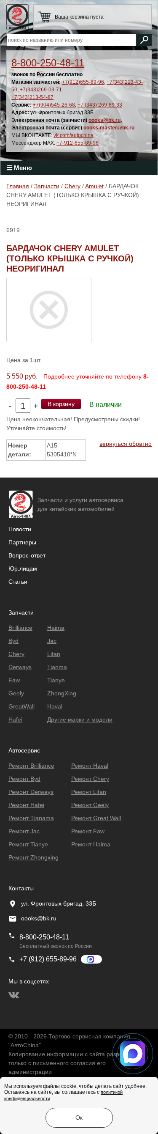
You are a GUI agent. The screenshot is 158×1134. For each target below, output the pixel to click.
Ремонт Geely (90, 805)
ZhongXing (61, 693)
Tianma (57, 667)
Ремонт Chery (90, 778)
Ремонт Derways (31, 791)
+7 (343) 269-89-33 (100, 105)
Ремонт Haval (89, 765)
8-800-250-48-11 (47, 63)
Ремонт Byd (24, 778)
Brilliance (20, 627)
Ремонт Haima (90, 844)
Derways (20, 667)
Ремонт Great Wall (96, 818)
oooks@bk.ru (104, 120)
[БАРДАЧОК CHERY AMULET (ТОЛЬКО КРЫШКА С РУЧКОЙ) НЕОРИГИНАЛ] (48, 309)
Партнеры (22, 542)
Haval (54, 706)
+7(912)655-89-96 (83, 82)
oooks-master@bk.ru (108, 128)
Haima (55, 627)
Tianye (56, 680)
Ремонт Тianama (31, 818)
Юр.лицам (22, 568)
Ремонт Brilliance (31, 765)
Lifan (53, 654)
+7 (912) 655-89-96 (48, 959)
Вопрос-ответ (27, 555)
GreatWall (21, 706)
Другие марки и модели (79, 719)
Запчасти (46, 186)
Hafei (15, 719)
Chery (72, 186)
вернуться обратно (125, 443)
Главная (17, 186)
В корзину (61, 404)
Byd (13, 640)
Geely (16, 693)
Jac (51, 640)
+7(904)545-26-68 (54, 105)
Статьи (17, 581)
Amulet (94, 186)
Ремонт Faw (87, 831)
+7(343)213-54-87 (32, 97)
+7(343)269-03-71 (41, 90)
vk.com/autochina (74, 135)
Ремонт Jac (24, 831)
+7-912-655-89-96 (77, 143)
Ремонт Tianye (28, 844)
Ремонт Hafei (26, 805)
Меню (22, 167)
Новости (19, 529)
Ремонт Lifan (88, 791)
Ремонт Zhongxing (33, 857)
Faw (14, 680)
